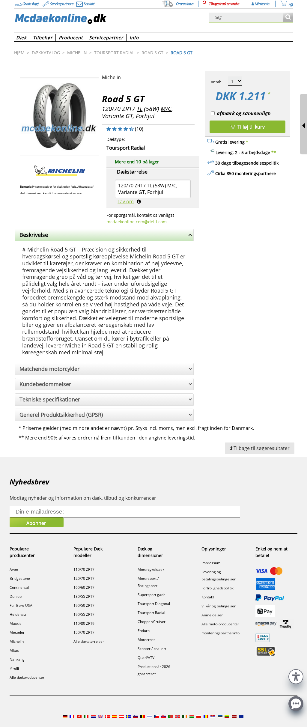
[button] (295, 676)
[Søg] (288, 17)
